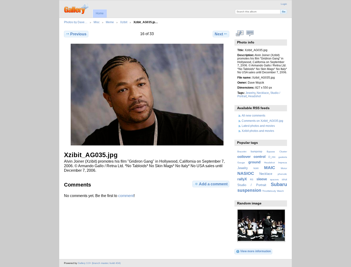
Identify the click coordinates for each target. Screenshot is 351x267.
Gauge (241, 162)
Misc (97, 22)
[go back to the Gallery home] (77, 8)
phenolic (282, 174)
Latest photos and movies (258, 125)
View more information (255, 251)
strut (284, 179)
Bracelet (241, 151)
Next (219, 34)
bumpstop (256, 151)
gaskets (282, 157)
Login (284, 4)
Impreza (282, 162)
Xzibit (123, 22)
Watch (280, 191)
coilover (244, 157)
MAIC (269, 167)
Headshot (254, 96)
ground (254, 162)
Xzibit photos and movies (258, 130)
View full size (240, 33)
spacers (274, 179)
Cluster (283, 151)
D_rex (272, 156)
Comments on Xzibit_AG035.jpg (262, 120)
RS (251, 179)
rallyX (242, 179)
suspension (249, 190)
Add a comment (213, 184)
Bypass (271, 151)
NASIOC (245, 173)
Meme (110, 22)
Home (100, 13)
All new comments (253, 115)
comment (126, 196)
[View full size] (147, 94)
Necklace (263, 92)
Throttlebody (269, 191)
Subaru (279, 184)
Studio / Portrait (251, 185)
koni (256, 168)
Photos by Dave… (75, 22)
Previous (78, 34)
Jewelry (250, 92)
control (260, 157)
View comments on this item (250, 33)
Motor (284, 168)
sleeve (261, 179)
